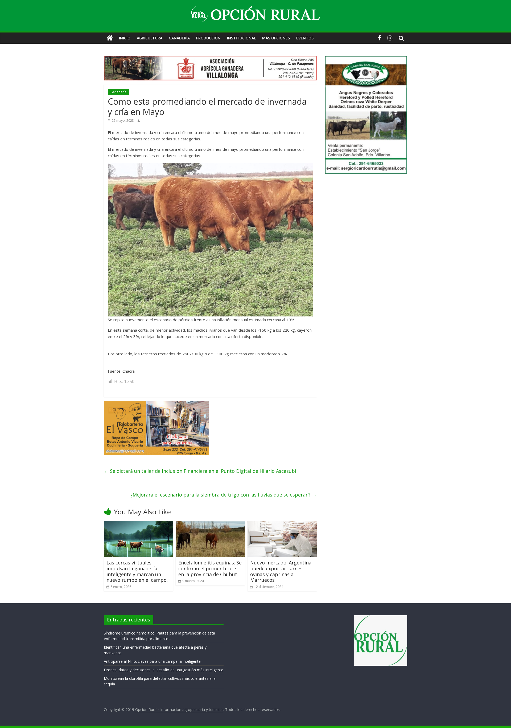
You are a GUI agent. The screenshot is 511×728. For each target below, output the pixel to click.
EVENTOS (305, 37)
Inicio (124, 37)
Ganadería (179, 37)
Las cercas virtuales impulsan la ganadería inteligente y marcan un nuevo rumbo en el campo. (137, 571)
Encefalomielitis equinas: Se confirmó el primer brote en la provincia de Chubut (210, 568)
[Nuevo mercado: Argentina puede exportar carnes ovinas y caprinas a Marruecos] (282, 524)
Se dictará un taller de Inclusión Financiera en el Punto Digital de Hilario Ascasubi (200, 471)
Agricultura (149, 37)
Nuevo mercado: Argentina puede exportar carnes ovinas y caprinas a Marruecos (280, 571)
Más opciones (276, 37)
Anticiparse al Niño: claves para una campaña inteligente (152, 661)
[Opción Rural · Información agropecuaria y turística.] (110, 38)
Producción (208, 37)
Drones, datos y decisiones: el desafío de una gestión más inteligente (163, 669)
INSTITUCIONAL (241, 37)
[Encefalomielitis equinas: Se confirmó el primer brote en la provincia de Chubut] (210, 524)
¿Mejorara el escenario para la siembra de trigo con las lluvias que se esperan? (223, 494)
